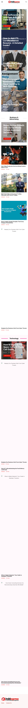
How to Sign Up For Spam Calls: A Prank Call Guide (13, 347)
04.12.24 (3, 196)
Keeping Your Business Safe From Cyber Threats (14, 328)
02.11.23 (2, 330)
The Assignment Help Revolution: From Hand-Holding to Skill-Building (14, 83)
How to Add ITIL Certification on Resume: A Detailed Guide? (13, 42)
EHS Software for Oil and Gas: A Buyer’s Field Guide (13, 17)
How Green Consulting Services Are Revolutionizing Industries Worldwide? (11, 682)
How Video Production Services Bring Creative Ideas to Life (13, 167)
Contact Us (9, 703)
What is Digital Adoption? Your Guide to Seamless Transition (11, 575)
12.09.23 (3, 471)
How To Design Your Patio (13, 105)
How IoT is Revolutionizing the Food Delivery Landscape (12, 469)
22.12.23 (3, 224)
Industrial (5, 11)
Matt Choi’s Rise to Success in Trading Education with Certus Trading (11, 194)
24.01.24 (5, 352)
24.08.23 (3, 578)
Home (2, 703)
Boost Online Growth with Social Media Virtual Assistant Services (13, 129)
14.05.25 (5, 135)
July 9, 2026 (5, 22)
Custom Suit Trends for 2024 (13, 64)
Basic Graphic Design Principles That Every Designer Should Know (12, 222)
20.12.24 (3, 169)
